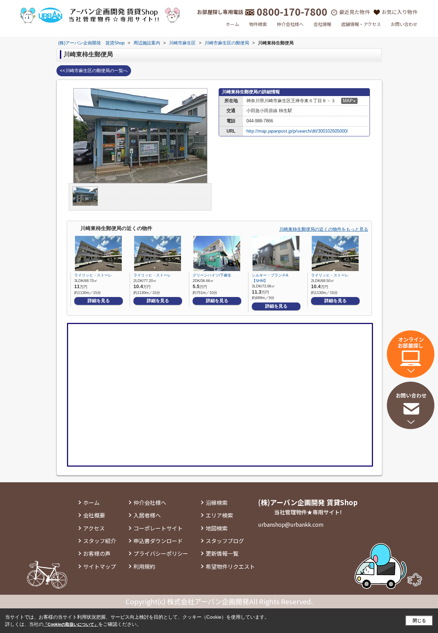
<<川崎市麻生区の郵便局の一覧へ (94, 70)
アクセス (94, 528)
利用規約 (144, 566)
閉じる (419, 620)
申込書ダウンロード (158, 541)
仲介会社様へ (290, 24)
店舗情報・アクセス (361, 24)
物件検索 (258, 24)
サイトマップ (99, 566)
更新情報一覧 (222, 553)
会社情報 (322, 24)
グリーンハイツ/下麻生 (212, 275)
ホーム (232, 24)
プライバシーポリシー (160, 553)
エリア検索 (219, 515)
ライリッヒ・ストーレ (93, 275)
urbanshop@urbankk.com (291, 524)
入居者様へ (147, 515)
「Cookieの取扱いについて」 (70, 624)
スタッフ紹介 (99, 541)
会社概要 (94, 515)
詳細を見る (99, 300)
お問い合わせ (404, 24)
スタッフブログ (225, 541)
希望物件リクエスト (230, 566)
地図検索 (217, 528)
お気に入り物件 (399, 11)
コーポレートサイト (158, 528)
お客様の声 (97, 553)
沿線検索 (217, 502)
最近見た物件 (354, 11)
